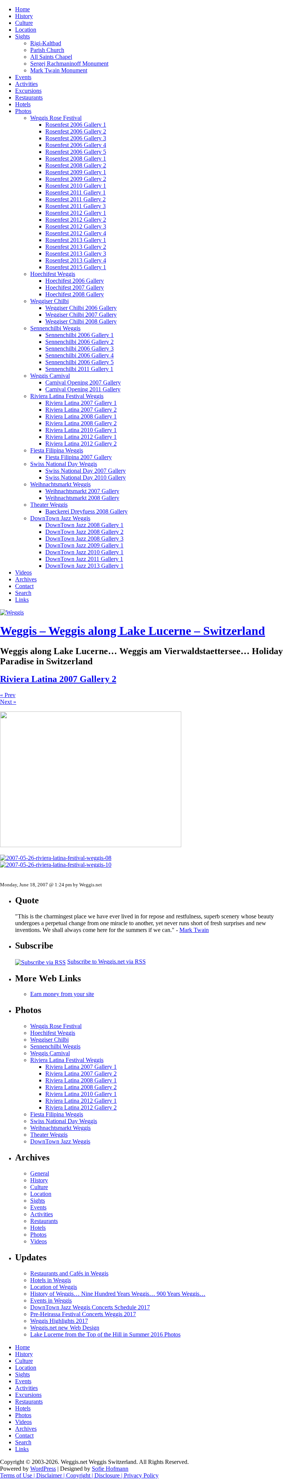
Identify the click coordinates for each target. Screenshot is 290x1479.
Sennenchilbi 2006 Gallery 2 (79, 342)
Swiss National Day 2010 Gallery (85, 477)
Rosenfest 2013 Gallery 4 (75, 260)
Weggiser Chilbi (49, 301)
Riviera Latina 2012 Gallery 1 (81, 437)
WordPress (43, 1468)
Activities (26, 84)
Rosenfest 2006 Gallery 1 (75, 124)
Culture (24, 23)
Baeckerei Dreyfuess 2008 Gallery (86, 511)
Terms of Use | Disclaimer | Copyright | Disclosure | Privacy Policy (79, 1475)
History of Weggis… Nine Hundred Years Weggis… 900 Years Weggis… (117, 1293)
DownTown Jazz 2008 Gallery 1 (84, 525)
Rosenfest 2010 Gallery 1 (75, 185)
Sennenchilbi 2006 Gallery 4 (79, 355)
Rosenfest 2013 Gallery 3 (75, 253)
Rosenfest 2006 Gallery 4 (75, 145)
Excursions (28, 90)
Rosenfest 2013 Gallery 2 (75, 247)
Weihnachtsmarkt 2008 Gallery (82, 498)
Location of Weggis (53, 1287)
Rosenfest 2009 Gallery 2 (75, 179)
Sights (22, 36)
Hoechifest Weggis (52, 274)
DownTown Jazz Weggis (60, 518)
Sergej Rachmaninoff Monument (69, 63)
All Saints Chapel (51, 57)
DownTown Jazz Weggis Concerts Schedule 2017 (90, 1307)
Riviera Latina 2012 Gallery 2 (81, 443)
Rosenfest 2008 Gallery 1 (75, 158)
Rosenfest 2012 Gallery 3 (75, 226)
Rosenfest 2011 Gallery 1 (75, 192)
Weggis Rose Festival (56, 118)
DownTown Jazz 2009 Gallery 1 (84, 545)
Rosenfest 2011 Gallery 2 (75, 199)
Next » (8, 702)
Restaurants (29, 97)
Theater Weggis (49, 504)
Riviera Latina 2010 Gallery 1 (81, 430)
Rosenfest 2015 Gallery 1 (75, 267)
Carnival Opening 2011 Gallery (82, 389)
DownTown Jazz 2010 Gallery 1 (84, 552)
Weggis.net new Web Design (64, 1327)
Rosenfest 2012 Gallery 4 (75, 233)
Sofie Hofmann (110, 1468)
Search (23, 593)
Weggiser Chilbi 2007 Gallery (81, 314)
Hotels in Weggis (50, 1280)
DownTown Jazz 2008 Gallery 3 (84, 538)
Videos (23, 572)
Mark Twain (194, 930)
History (24, 16)
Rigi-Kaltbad (45, 43)
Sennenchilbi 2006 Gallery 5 (79, 362)
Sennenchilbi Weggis (55, 328)
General (39, 1173)
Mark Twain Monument (58, 70)
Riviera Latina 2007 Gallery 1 (81, 403)
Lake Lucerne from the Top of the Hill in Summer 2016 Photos (105, 1334)
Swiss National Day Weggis (63, 464)
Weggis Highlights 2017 (59, 1321)
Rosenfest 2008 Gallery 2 (75, 165)
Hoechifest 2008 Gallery (74, 294)
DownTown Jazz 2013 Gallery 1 (84, 565)
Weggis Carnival (50, 375)
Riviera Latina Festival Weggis (66, 396)
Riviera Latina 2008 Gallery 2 (81, 423)
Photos (23, 111)
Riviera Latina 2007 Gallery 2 (81, 409)
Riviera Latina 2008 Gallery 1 (81, 416)
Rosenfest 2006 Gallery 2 (75, 131)
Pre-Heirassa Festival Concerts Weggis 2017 (83, 1314)
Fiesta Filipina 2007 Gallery (78, 457)
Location (25, 29)
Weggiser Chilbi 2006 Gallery (81, 308)
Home (22, 9)
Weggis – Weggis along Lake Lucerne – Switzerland (132, 631)
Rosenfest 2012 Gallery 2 (75, 219)
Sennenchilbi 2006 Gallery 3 (79, 348)
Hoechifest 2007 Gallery (74, 287)
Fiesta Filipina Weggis (56, 450)
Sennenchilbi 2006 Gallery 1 (79, 335)
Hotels (23, 104)
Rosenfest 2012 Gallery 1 (75, 213)
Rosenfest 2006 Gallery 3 (75, 138)
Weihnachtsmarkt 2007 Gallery (82, 491)
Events (23, 77)
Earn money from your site (62, 994)
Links (22, 599)
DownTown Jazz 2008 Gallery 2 (84, 532)
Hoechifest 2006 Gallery (74, 280)
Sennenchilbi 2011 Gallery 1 (79, 369)
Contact (24, 586)
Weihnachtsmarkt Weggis (60, 484)
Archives (26, 579)
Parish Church (47, 50)
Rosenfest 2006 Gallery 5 (75, 152)
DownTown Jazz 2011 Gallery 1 (84, 559)
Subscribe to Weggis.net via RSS (106, 961)
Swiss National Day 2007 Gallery (85, 470)
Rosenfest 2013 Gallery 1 (75, 240)
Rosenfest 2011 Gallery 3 (75, 206)
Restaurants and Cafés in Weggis (69, 1273)
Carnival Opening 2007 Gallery (83, 382)
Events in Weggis (51, 1300)
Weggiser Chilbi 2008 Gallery (81, 321)
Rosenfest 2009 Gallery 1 (75, 172)
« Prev (7, 695)
